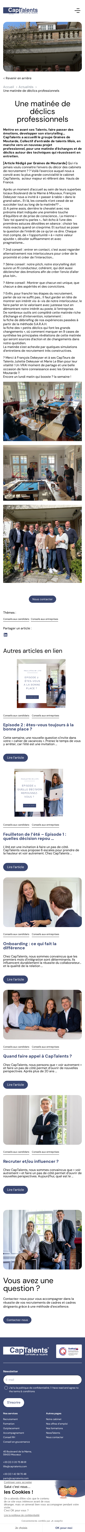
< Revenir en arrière (17, 78)
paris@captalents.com (16, 1478)
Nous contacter (42, 599)
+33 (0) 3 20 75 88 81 (14, 1462)
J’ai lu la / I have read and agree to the (43, 1389)
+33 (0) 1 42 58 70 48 (14, 1474)
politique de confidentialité (34, 1387)
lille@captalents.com (15, 1466)
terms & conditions (24, 1391)
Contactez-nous (17, 1320)
